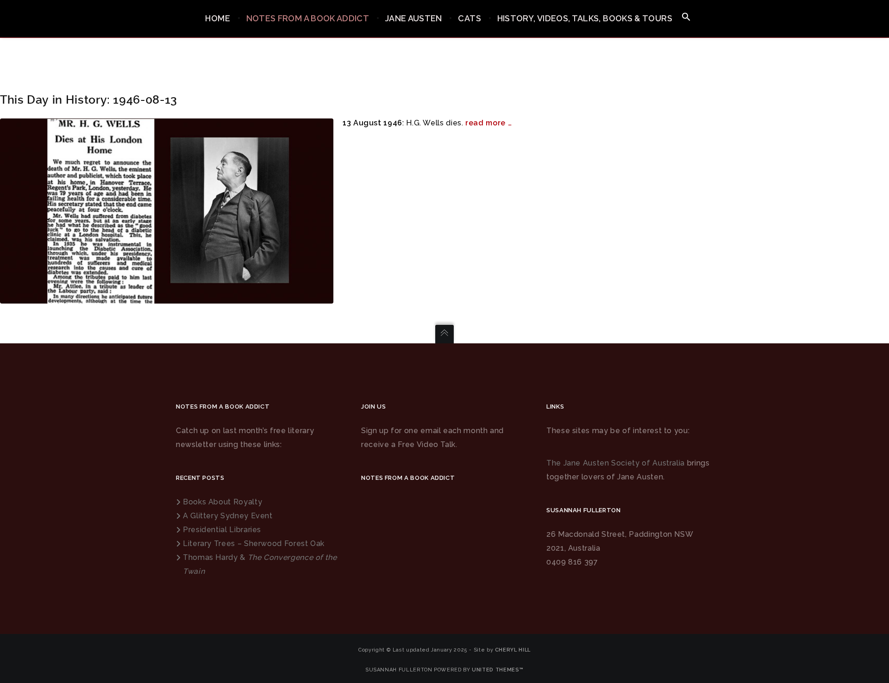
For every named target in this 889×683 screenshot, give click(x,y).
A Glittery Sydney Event (228, 515)
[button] (686, 17)
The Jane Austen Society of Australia (615, 463)
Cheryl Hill (513, 650)
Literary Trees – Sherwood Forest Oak (254, 543)
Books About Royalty (222, 501)
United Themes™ (498, 670)
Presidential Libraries (222, 529)
